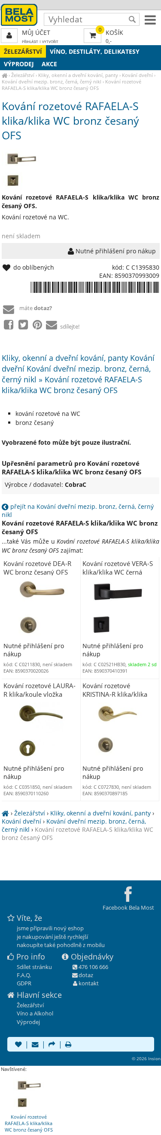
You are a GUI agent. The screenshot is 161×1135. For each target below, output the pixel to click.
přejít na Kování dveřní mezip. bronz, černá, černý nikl (78, 510)
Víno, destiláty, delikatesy (95, 51)
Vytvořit (50, 41)
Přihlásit (30, 41)
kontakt (89, 983)
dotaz (86, 975)
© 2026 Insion (146, 1058)
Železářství (23, 51)
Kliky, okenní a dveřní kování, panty (78, 75)
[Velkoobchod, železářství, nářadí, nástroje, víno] (4, 75)
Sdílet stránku (34, 967)
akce (49, 64)
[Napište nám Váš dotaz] (35, 1045)
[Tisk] (68, 1045)
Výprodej (19, 64)
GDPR (24, 983)
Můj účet (36, 32)
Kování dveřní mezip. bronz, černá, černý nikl (51, 81)
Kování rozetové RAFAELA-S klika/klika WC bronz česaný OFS (71, 84)
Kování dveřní (137, 75)
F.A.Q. (24, 975)
